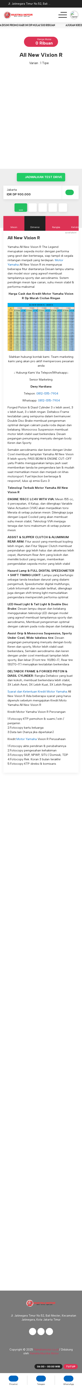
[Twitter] (41, 1331)
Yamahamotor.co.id (46, 1349)
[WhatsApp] (76, 4)
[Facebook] (32, 1331)
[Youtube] (49, 1331)
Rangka (56, 227)
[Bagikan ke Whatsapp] (52, 207)
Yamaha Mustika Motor (44, 1353)
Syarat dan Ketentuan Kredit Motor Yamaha (37, 691)
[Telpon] (65, 4)
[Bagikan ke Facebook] (32, 207)
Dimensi (35, 227)
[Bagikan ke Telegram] (62, 207)
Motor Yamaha (26, 739)
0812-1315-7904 (47, 393)
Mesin (14, 227)
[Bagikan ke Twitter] (42, 207)
